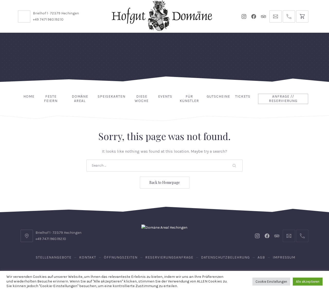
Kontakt (87, 257)
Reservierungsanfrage (169, 257)
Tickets (242, 96)
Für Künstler (189, 98)
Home (28, 96)
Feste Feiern (51, 98)
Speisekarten (111, 96)
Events (165, 96)
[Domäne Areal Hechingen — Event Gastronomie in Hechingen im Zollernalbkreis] (162, 15)
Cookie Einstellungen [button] (271, 282)
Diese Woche (142, 98)
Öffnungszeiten (121, 257)
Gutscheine (218, 96)
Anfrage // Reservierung (283, 98)
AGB (261, 257)
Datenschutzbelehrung (225, 257)
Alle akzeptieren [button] (307, 282)
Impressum (284, 257)
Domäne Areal (80, 98)
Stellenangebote (53, 257)
